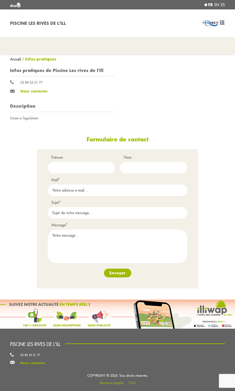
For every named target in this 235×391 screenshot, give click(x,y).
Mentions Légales (112, 383)
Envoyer (117, 272)
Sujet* (56, 202)
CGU (132, 383)
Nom (127, 157)
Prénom (57, 157)
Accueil (16, 59)
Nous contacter (34, 91)
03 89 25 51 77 (31, 82)
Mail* (55, 180)
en (217, 5)
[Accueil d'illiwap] (53, 4)
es (223, 5)
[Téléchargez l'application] (117, 314)
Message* (59, 225)
